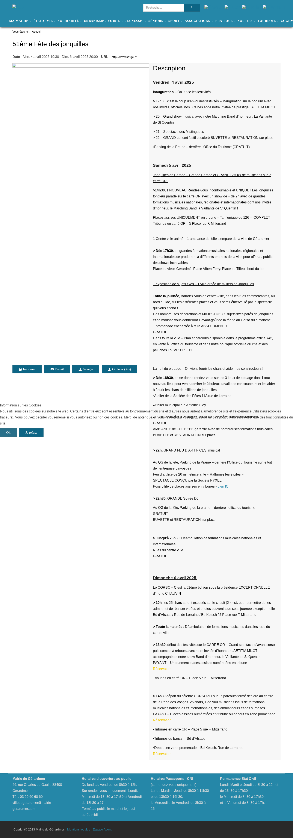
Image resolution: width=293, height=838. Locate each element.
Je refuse (31, 432)
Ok (8, 432)
